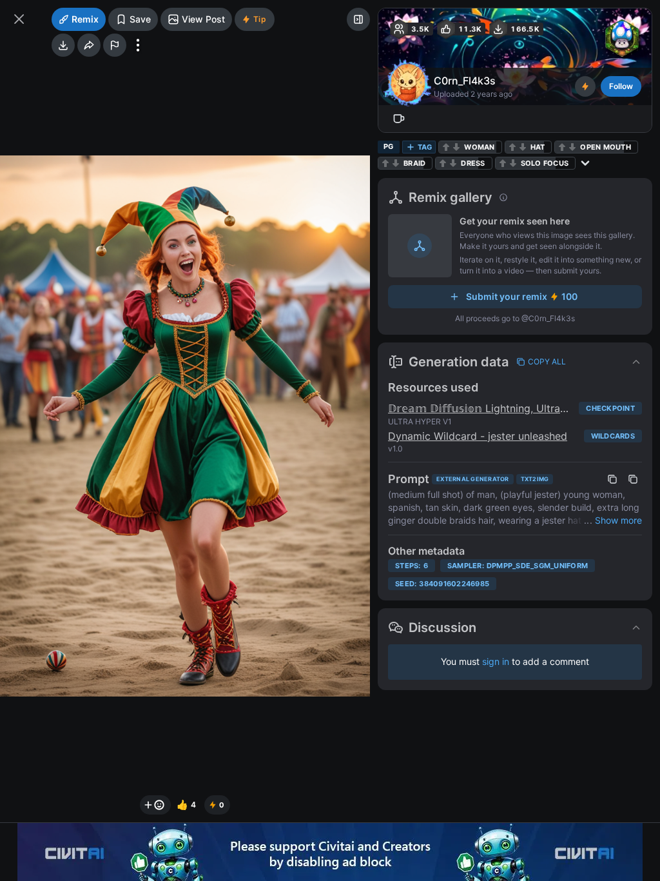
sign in (495, 661)
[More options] (138, 45)
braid (414, 163)
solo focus (545, 163)
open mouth (605, 147)
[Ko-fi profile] (399, 118)
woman (479, 147)
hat (537, 147)
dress (473, 163)
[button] (515, 362)
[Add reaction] (155, 805)
